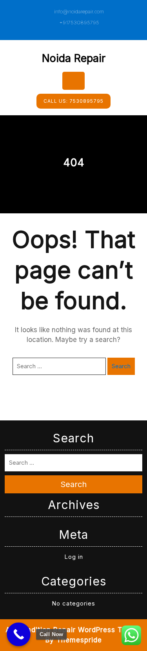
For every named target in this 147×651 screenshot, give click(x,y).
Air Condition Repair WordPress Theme (73, 630)
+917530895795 (78, 22)
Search (121, 366)
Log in (73, 556)
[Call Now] (19, 634)
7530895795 (73, 101)
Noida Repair (73, 58)
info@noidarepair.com (78, 11)
